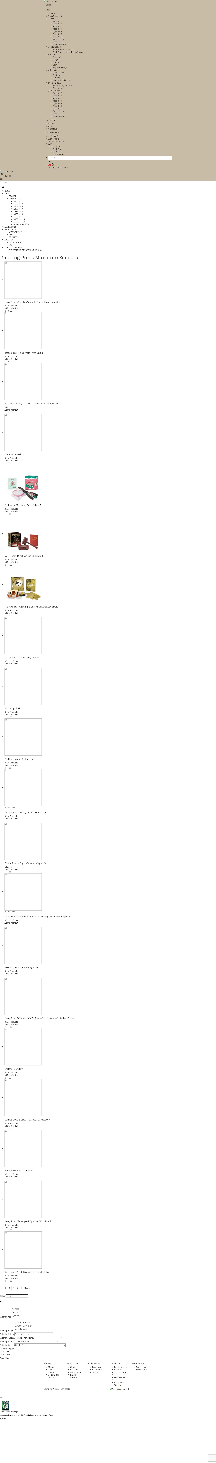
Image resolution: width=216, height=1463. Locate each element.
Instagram (97, 1369)
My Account (51, 120)
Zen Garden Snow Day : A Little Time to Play (25, 812)
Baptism (56, 75)
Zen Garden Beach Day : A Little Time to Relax (26, 1272)
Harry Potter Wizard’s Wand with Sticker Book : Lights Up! (32, 302)
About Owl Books (53, 132)
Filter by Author (7, 1334)
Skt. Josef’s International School (25, 250)
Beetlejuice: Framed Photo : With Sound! (24, 353)
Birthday (56, 62)
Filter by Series (6, 1345)
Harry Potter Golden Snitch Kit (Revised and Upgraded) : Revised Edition (39, 1018)
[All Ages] (18, 1309)
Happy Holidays (60, 67)
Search (3, 1296)
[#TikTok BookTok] (51, 1322)
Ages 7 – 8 (57, 31)
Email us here (120, 1367)
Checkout (52, 128)
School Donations (56, 141)
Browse (51, 13)
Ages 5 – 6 (57, 26)
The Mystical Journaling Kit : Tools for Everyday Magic (31, 607)
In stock (6, 1354)
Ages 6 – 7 (57, 28)
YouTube (96, 1372)
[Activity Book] (51, 1329)
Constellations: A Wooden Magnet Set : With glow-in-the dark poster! (37, 916)
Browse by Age (16, 198)
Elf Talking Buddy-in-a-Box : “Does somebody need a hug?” (33, 403)
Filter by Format (7, 1341)
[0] (18, 1306)
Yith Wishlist (15, 232)
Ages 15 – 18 (58, 41)
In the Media (54, 136)
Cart (50, 126)
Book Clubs (58, 149)
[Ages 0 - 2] (18, 1312)
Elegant (56, 59)
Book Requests (55, 16)
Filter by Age (5, 1317)
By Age (51, 18)
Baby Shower (58, 72)
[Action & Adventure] (51, 1326)
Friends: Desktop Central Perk (19, 1170)
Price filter (4, 1358)
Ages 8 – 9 (57, 34)
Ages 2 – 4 (57, 23)
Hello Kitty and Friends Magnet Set (21, 967)
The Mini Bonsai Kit (14, 454)
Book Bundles (54, 46)
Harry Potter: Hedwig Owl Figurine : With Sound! (28, 1221)
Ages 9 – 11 (58, 36)
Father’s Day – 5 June (62, 85)
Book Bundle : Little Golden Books (68, 52)
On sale (6, 1351)
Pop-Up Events (59, 154)
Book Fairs (57, 151)
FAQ (50, 143)
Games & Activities (61, 80)
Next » (27, 1288)
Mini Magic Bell (12, 708)
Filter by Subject (7, 1330)
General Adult (59, 116)
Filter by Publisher (8, 1338)
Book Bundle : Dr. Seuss (63, 49)
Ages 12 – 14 (58, 39)
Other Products (11, 305)
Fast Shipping (9, 1348)
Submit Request (36, 1394)
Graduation (58, 88)
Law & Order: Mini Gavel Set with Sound (23, 556)
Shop (48, 9)
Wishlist (52, 123)
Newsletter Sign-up (119, 1384)
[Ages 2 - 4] (18, 1315)
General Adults (59, 44)
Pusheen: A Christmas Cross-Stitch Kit (23, 505)
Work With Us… (55, 146)
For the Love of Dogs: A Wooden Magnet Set (25, 863)
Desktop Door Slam (13, 1069)
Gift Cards (52, 54)
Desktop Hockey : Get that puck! (19, 759)
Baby (55, 64)
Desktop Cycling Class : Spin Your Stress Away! (27, 1119)
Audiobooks (53, 138)
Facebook (96, 1367)
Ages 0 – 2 (57, 21)
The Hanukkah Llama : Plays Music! (21, 657)
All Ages (8, 407)
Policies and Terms (53, 1376)
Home (48, 5)
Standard (57, 57)
